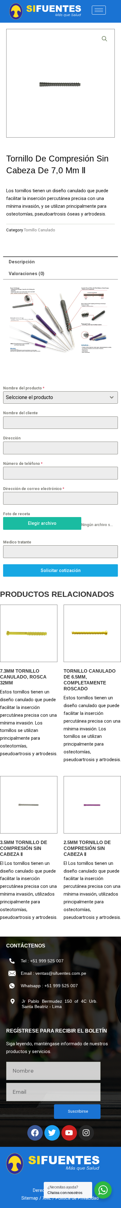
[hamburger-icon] (99, 10)
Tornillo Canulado (39, 230)
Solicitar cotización (61, 570)
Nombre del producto (23, 388)
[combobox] (60, 397)
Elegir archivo (42, 523)
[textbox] (54, 397)
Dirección (11, 438)
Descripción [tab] (22, 262)
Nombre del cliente (20, 413)
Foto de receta (16, 514)
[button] (104, 38)
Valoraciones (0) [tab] (26, 273)
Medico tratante (17, 542)
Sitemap (29, 1198)
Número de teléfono (23, 463)
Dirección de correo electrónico (33, 489)
